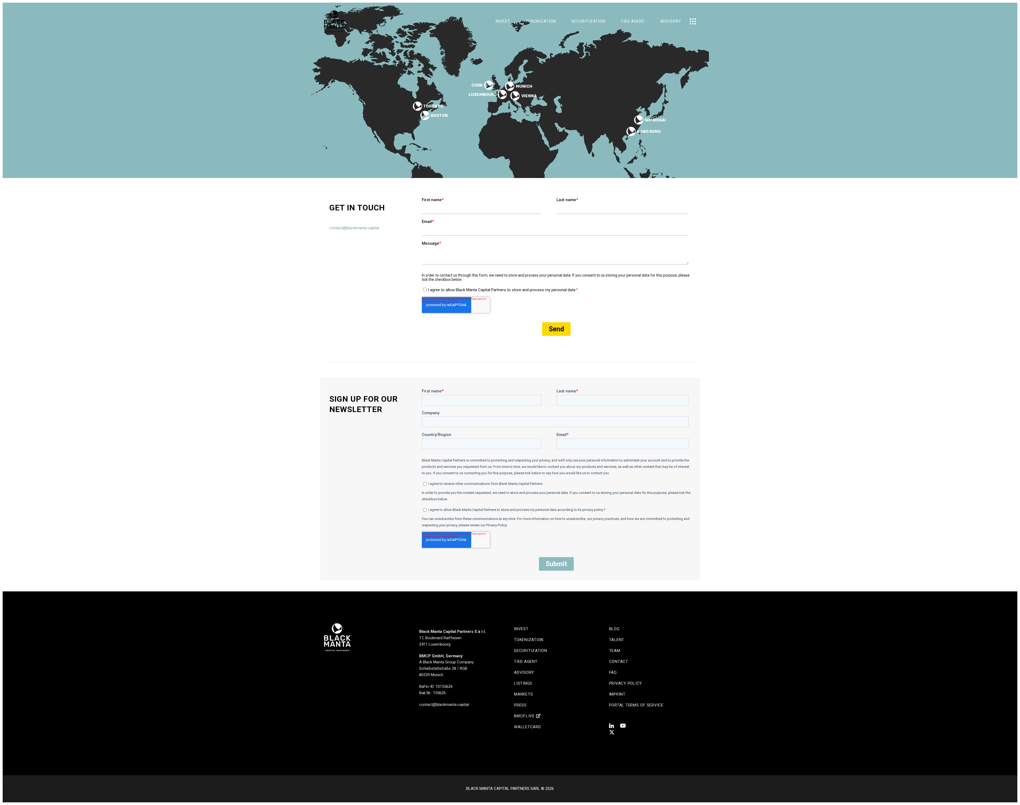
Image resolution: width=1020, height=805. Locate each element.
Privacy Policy (625, 683)
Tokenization (528, 639)
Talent (616, 639)
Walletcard (527, 726)
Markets (523, 694)
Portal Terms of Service (636, 705)
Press (520, 705)
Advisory (524, 672)
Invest (521, 628)
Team (614, 650)
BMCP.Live (525, 716)
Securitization (530, 650)
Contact (618, 661)
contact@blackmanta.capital (354, 228)
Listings (523, 683)
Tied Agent (526, 661)
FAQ (613, 672)
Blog (614, 628)
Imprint (617, 694)
